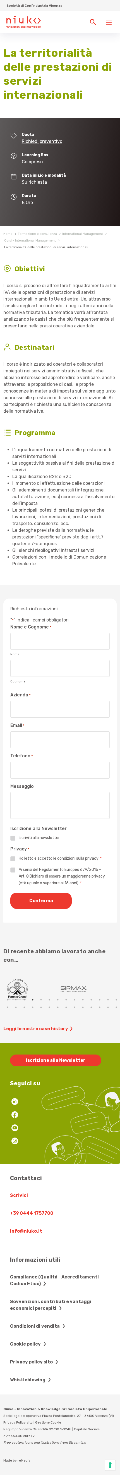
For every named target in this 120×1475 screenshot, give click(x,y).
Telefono (21, 755)
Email (17, 725)
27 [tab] (108, 1007)
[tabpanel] (32, 989)
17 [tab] (24, 1007)
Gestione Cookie (48, 1422)
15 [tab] (7, 1007)
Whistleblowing (28, 1379)
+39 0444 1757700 (31, 1213)
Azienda (20, 695)
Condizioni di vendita (35, 1326)
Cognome (17, 681)
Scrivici (19, 1195)
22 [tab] (66, 1007)
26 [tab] (99, 1007)
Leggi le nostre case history (35, 1028)
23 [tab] (74, 1007)
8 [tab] (66, 1000)
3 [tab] (24, 1000)
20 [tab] (49, 1007)
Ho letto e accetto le (60, 858)
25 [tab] (91, 1007)
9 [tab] (74, 1000)
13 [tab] (108, 1000)
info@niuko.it (26, 1231)
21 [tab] (58, 1007)
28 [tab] (116, 1007)
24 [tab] (83, 1007)
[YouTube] (15, 1128)
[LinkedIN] (15, 1102)
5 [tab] (41, 1000)
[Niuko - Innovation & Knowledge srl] (23, 21)
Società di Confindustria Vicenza (34, 6)
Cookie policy (26, 1344)
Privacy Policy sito (18, 1422)
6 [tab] (49, 1000)
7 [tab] (58, 1000)
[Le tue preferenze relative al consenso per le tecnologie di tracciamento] (110, 1465)
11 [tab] (91, 1000)
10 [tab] (83, 1000)
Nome (15, 654)
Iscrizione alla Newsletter (55, 1060)
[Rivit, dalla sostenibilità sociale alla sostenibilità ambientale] (88, 989)
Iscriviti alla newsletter (39, 837)
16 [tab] (16, 1007)
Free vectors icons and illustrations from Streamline (44, 1443)
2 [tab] (16, 1000)
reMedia (24, 1460)
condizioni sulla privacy (78, 858)
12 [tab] (99, 1000)
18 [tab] (32, 1007)
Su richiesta (34, 182)
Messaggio (22, 786)
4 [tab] (32, 1000)
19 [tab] (41, 1007)
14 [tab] (116, 1000)
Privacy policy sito (32, 1362)
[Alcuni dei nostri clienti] (32, 989)
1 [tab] (7, 1000)
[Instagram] (15, 1141)
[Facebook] (15, 1115)
